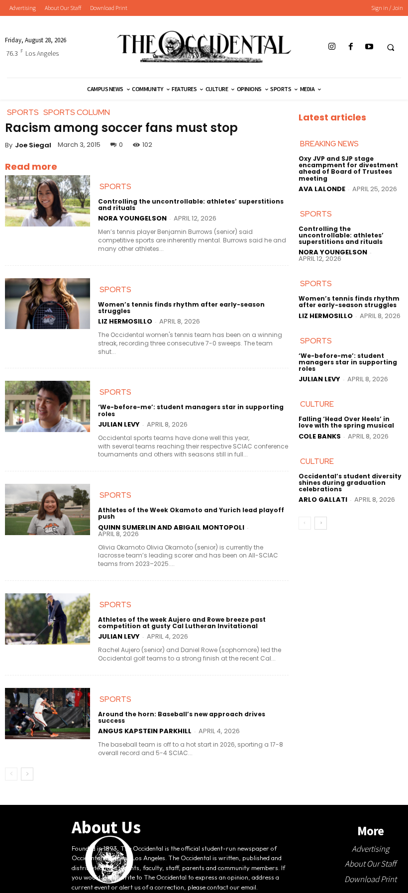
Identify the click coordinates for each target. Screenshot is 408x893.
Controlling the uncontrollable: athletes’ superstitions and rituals (191, 204)
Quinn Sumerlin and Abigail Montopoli (171, 527)
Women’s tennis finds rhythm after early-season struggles (181, 307)
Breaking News (329, 144)
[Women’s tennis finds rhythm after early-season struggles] (47, 304)
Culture (317, 404)
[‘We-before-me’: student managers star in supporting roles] (47, 406)
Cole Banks (320, 436)
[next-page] (27, 774)
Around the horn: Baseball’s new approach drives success (181, 717)
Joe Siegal (33, 145)
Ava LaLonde (322, 189)
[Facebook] (350, 47)
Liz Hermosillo (125, 321)
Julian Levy (119, 424)
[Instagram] (332, 47)
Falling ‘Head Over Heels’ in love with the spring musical (346, 422)
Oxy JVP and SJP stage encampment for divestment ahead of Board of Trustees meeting (348, 168)
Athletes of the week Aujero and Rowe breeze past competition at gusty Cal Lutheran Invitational (182, 622)
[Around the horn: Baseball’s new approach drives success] (47, 713)
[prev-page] (11, 774)
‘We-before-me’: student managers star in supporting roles (191, 410)
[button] (390, 47)
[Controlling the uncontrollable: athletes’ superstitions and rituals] (47, 200)
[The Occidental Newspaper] (204, 47)
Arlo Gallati (323, 499)
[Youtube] (369, 47)
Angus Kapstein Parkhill (145, 731)
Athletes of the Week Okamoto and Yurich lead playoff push (191, 513)
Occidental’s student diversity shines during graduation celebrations (350, 482)
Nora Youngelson (132, 218)
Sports (115, 187)
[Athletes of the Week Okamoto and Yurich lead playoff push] (47, 509)
